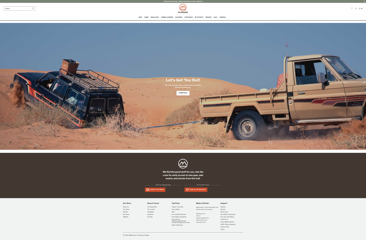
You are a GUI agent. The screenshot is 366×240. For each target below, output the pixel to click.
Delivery (223, 207)
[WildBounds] (183, 8)
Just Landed (175, 209)
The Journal (151, 209)
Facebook (150, 214)
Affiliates (125, 217)
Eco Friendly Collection (179, 214)
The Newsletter (152, 207)
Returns (223, 209)
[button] (146, 17)
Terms (222, 229)
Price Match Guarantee (179, 217)
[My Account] (356, 8)
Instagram (150, 212)
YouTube (150, 217)
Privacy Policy (225, 227)
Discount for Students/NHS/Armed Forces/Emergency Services (181, 221)
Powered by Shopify (143, 235)
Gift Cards (126, 214)
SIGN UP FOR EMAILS (157, 189)
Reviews (125, 212)
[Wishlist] (352, 8)
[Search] (32, 8)
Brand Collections (177, 225)
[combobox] (19, 8)
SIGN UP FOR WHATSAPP (198, 189)
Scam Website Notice (227, 222)
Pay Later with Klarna (227, 217)
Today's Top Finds (177, 207)
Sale (173, 212)
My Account (224, 212)
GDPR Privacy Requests (228, 224)
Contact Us (224, 219)
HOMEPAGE (183, 93)
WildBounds (132, 235)
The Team (126, 209)
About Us (126, 207)
